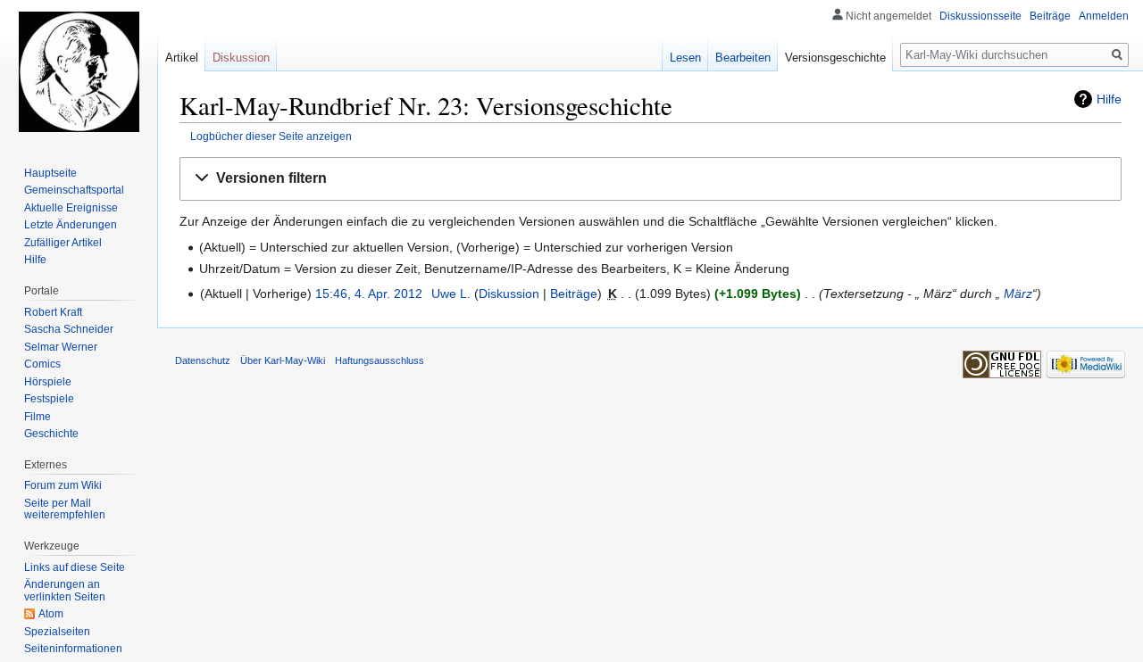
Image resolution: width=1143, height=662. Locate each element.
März (1018, 293)
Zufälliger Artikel (63, 242)
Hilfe (1109, 99)
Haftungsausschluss (379, 360)
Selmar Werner (60, 347)
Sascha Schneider (68, 329)
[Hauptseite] (78, 71)
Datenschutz (202, 360)
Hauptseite (50, 173)
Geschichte (51, 433)
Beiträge (573, 293)
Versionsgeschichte (835, 57)
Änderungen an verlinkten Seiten (64, 590)
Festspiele (49, 399)
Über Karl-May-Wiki (282, 360)
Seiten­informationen (73, 648)
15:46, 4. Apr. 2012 (368, 293)
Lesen (685, 57)
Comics (42, 364)
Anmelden (1104, 16)
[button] (650, 178)
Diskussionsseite (980, 16)
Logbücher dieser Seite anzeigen (271, 136)
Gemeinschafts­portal (74, 190)
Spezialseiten (57, 631)
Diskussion (509, 293)
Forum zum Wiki (63, 485)
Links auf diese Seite (74, 567)
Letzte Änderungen (70, 225)
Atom (50, 614)
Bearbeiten (743, 57)
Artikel (181, 57)
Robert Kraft (53, 312)
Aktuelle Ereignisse (71, 208)
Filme (37, 416)
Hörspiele (47, 382)
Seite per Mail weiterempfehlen (64, 509)
